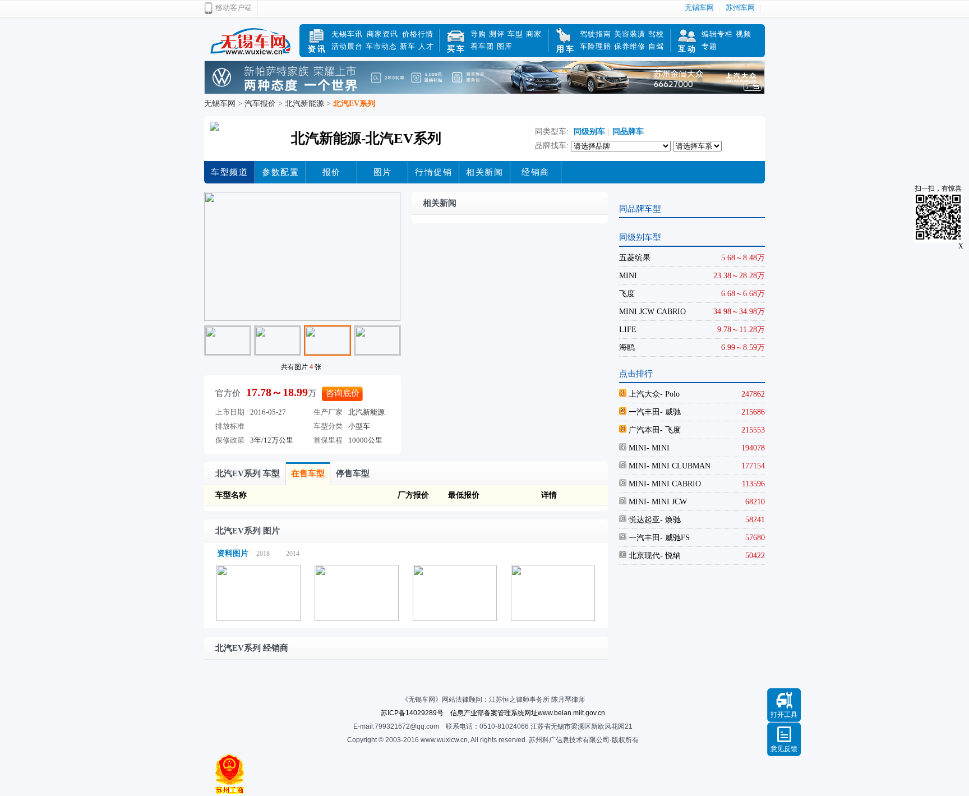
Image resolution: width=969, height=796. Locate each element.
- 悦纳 (670, 555)
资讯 (317, 49)
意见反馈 (783, 749)
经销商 (536, 172)
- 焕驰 (670, 520)
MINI (628, 276)
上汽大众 (643, 394)
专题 (709, 46)
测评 (497, 34)
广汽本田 (643, 430)
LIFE (627, 329)
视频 (743, 34)
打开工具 (783, 715)
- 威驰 (670, 412)
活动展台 (347, 46)
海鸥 (627, 347)
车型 (515, 34)
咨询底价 (342, 393)
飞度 (627, 293)
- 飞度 (670, 430)
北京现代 (643, 555)
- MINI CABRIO (674, 484)
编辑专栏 (717, 34)
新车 (408, 46)
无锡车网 (699, 7)
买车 (456, 49)
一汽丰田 (643, 412)
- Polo (670, 394)
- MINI (658, 448)
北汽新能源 (304, 103)
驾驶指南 (595, 34)
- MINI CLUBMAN (678, 466)
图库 (505, 46)
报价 (331, 172)
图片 (382, 172)
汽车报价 (260, 103)
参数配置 (280, 172)
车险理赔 (595, 46)
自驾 (656, 46)
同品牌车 (628, 131)
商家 (534, 34)
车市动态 (381, 46)
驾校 (656, 34)
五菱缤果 (634, 258)
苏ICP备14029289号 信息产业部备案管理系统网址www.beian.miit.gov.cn (493, 713)
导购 (478, 34)
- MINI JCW (667, 502)
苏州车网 (740, 7)
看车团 (482, 46)
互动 (687, 49)
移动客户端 (233, 7)
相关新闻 (484, 172)
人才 (426, 46)
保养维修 (629, 46)
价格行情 (417, 34)
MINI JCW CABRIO (652, 311)
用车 (565, 49)
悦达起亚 (643, 520)
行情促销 (433, 172)
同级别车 (588, 131)
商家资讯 (382, 34)
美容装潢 (629, 34)
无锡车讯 (347, 34)
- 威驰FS (675, 537)
